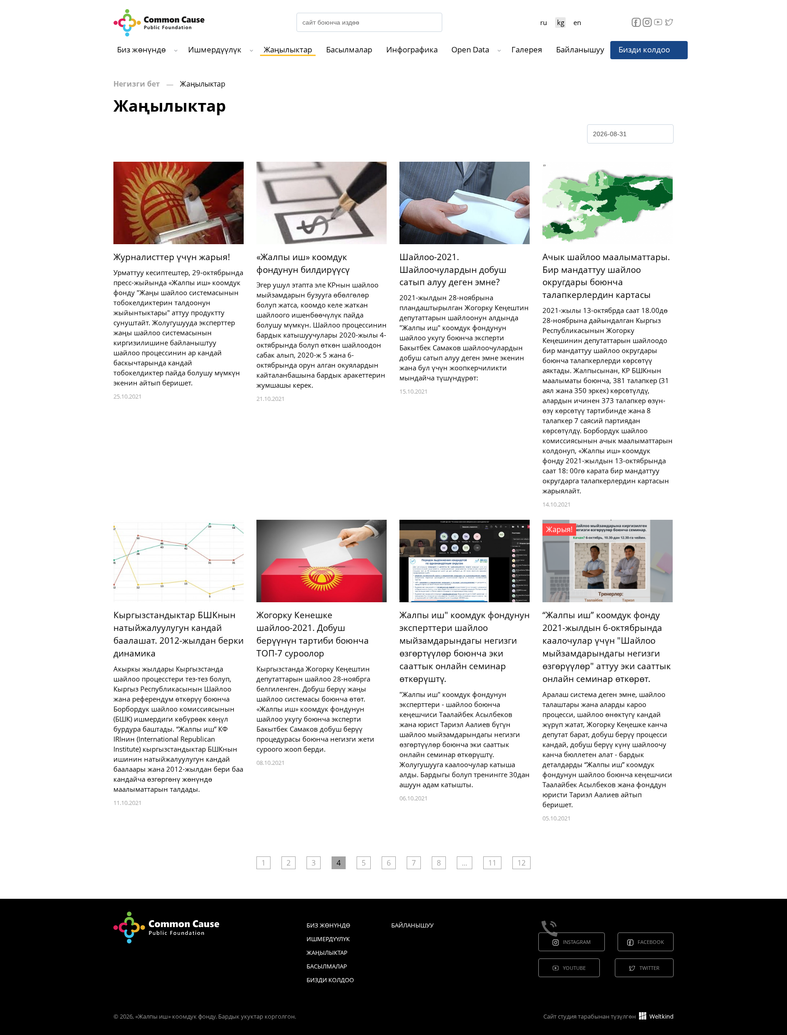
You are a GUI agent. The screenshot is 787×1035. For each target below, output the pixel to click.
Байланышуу (580, 49)
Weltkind (661, 1016)
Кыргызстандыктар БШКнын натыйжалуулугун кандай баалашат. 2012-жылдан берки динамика (178, 634)
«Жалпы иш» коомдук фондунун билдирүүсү (303, 263)
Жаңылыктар (288, 49)
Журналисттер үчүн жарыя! (171, 257)
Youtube (574, 967)
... (464, 863)
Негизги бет (136, 84)
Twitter (649, 967)
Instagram (577, 941)
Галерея (526, 49)
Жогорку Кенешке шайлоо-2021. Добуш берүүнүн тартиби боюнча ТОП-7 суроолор (312, 634)
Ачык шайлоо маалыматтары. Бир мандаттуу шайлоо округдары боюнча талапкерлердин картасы (606, 276)
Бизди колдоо (644, 49)
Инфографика (412, 49)
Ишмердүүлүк (214, 49)
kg (560, 22)
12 (521, 863)
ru (543, 22)
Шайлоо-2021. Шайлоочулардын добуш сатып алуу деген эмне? (452, 269)
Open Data (470, 49)
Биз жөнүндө (141, 49)
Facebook (651, 941)
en (577, 22)
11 (492, 863)
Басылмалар (349, 49)
